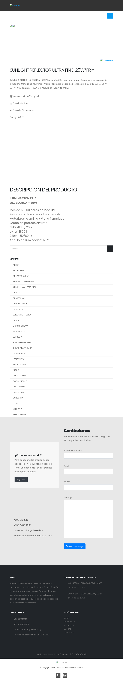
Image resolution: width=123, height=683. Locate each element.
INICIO (66, 618)
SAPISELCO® (18, 392)
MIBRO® (16, 370)
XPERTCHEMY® (19, 414)
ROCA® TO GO (19, 386)
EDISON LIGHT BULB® (22, 315)
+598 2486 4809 (22, 525)
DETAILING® (18, 309)
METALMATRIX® (19, 364)
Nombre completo (73, 450)
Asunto (67, 481)
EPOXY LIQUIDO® (20, 326)
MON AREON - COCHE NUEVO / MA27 (85, 594)
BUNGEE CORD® (20, 303)
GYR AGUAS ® (19, 353)
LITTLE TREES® (19, 359)
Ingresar (21, 479)
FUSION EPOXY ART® (22, 342)
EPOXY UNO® (19, 331)
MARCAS (67, 629)
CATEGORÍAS (69, 622)
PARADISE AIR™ (19, 375)
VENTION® (17, 409)
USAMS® (17, 403)
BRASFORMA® (19, 298)
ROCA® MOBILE (20, 381)
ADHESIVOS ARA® (21, 276)
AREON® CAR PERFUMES (23, 281)
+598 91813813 (21, 519)
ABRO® (16, 265)
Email (66, 466)
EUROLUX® (17, 337)
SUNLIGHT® (18, 398)
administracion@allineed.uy (28, 530)
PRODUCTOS (69, 625)
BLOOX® (17, 292)
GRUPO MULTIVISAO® (22, 348)
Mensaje (68, 497)
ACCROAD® (18, 270)
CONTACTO (68, 632)
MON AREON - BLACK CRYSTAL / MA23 (85, 583)
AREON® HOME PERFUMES (24, 287)
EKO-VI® (17, 320)
